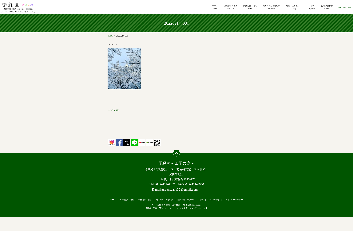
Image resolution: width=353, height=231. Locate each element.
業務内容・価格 (250, 7)
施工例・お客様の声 (271, 7)
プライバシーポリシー (233, 200)
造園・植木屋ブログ (294, 7)
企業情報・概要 (230, 7)
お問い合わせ (327, 7)
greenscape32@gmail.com (180, 189)
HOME (110, 36)
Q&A (312, 7)
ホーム (215, 7)
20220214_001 (113, 110)
